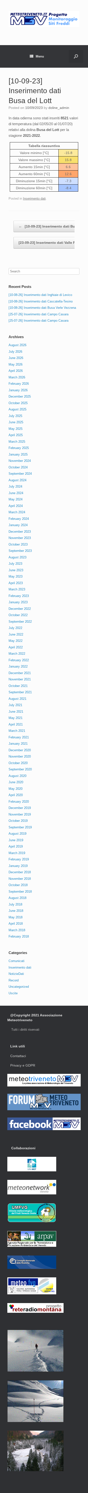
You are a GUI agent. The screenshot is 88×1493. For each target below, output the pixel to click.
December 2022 (20, 609)
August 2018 (17, 898)
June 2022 (16, 634)
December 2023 (20, 531)
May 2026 (15, 364)
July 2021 (15, 705)
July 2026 (15, 351)
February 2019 (19, 859)
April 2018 (16, 923)
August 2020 (17, 776)
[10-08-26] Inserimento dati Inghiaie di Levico (40, 295)
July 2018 (15, 904)
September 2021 (20, 692)
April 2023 (16, 583)
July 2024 (15, 486)
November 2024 (20, 461)
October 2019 (18, 821)
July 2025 (15, 416)
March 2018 (17, 930)
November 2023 (20, 538)
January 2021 (18, 743)
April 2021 (16, 724)
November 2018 (20, 879)
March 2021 (17, 731)
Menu (40, 56)
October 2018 (18, 885)
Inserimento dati (34, 198)
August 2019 (17, 833)
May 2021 (15, 718)
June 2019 (16, 840)
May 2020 (15, 789)
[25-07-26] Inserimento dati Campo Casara (38, 314)
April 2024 (16, 506)
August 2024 (17, 480)
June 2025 (16, 422)
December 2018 (20, 872)
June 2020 (16, 782)
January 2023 (18, 602)
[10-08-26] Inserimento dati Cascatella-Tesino (41, 301)
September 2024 (20, 473)
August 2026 (17, 345)
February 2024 (19, 519)
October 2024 (18, 467)
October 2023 (18, 544)
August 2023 (17, 557)
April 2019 (16, 846)
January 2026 (18, 390)
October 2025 (18, 403)
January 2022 (18, 666)
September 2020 (20, 769)
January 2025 (18, 454)
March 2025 (17, 441)
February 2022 (19, 660)
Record (14, 980)
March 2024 (17, 512)
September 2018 (20, 891)
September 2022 (20, 621)
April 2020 (16, 795)
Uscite (13, 993)
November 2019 (20, 814)
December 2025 (20, 396)
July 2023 (15, 563)
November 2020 (20, 756)
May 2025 (15, 429)
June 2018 (16, 911)
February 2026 (19, 383)
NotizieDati (16, 974)
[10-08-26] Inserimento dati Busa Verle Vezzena (42, 308)
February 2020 (19, 801)
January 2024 (18, 525)
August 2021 (17, 699)
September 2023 (20, 551)
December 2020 (20, 750)
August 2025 (17, 409)
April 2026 (16, 371)
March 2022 (17, 653)
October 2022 (18, 615)
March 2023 (17, 589)
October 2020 (18, 763)
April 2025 (16, 435)
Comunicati (16, 961)
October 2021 (18, 686)
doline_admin (58, 108)
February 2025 (19, 448)
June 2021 (16, 711)
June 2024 (16, 493)
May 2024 (15, 499)
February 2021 (19, 737)
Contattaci (18, 1056)
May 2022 (15, 641)
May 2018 (15, 917)
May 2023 (15, 576)
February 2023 (19, 596)
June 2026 (16, 358)
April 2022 (16, 647)
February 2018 (19, 936)
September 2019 (20, 827)
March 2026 (17, 377)
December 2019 (20, 808)
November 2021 (20, 679)
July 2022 (15, 628)
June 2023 (16, 570)
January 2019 (18, 866)
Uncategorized (19, 986)
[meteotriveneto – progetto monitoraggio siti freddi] (44, 19)
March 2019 (17, 853)
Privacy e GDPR (22, 1065)
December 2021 (20, 673)
